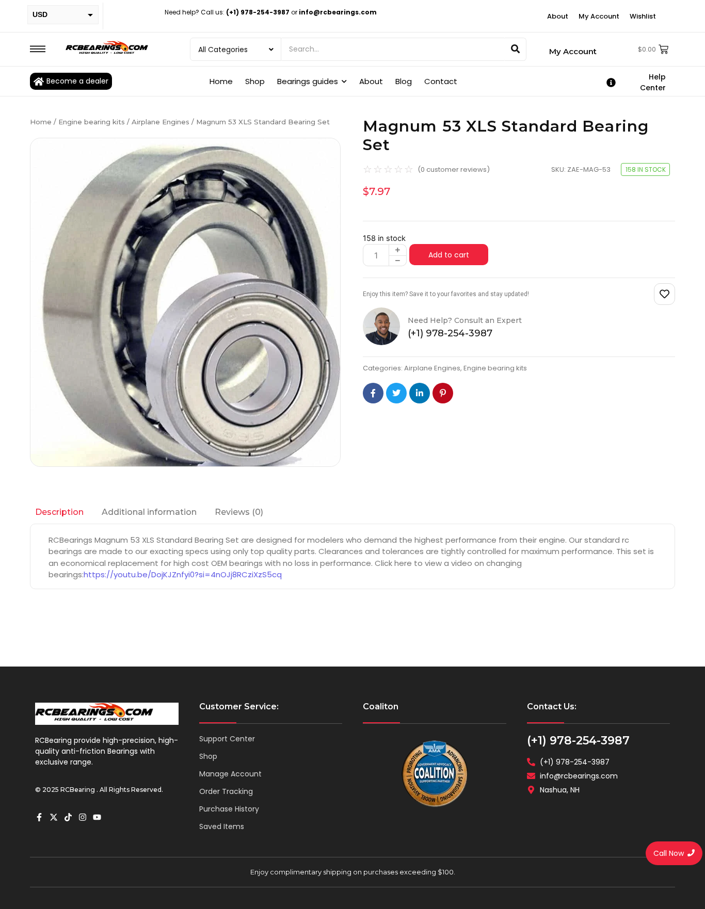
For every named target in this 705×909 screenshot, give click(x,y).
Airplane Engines (160, 122)
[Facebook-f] (39, 817)
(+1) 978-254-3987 (578, 741)
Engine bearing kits (91, 122)
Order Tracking (226, 791)
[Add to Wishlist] (664, 294)
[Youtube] (97, 817)
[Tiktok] (68, 817)
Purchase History (229, 809)
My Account (573, 51)
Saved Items (221, 826)
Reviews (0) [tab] (239, 512)
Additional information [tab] (149, 512)
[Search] (515, 49)
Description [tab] (59, 512)
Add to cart (448, 255)
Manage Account (230, 774)
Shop (208, 756)
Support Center (227, 739)
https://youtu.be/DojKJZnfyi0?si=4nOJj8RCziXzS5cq (183, 574)
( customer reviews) (454, 169)
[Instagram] (82, 817)
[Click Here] (37, 49)
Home (41, 122)
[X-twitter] (54, 817)
